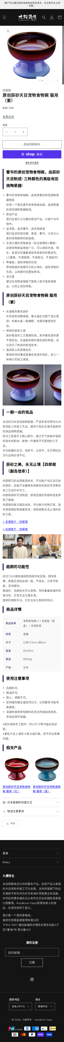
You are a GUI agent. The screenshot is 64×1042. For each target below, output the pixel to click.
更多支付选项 (32, 162)
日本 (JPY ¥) (18, 1006)
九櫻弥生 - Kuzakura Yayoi (37, 1019)
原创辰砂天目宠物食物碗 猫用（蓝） (47, 789)
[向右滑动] (57, 80)
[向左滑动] (50, 80)
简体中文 (43, 1006)
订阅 (32, 962)
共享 (12, 823)
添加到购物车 (32, 144)
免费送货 (8, 116)
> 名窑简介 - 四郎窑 (15, 521)
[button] (4, 17)
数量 (5, 124)
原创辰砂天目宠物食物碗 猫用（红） (16, 789)
